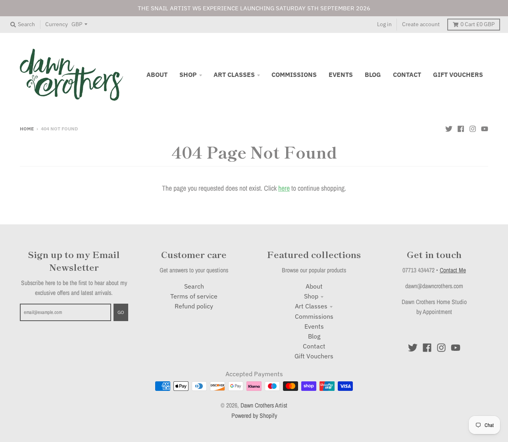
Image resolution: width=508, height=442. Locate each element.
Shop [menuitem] (188, 74)
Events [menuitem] (341, 74)
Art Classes (311, 306)
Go (120, 312)
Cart (477, 24)
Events (314, 326)
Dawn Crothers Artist (264, 405)
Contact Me (453, 270)
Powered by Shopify (254, 415)
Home (27, 128)
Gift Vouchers (313, 356)
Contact (314, 346)
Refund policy (194, 306)
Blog (314, 336)
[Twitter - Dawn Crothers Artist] (448, 128)
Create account (421, 24)
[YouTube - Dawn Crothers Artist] (484, 128)
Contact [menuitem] (407, 74)
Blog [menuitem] (373, 74)
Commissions (314, 316)
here (284, 188)
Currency (56, 24)
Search (194, 286)
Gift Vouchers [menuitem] (458, 74)
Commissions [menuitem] (294, 74)
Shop (311, 296)
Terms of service (193, 296)
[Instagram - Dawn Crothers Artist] (472, 128)
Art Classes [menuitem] (234, 74)
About (314, 286)
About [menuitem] (156, 74)
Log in (384, 24)
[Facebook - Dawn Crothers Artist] (460, 128)
